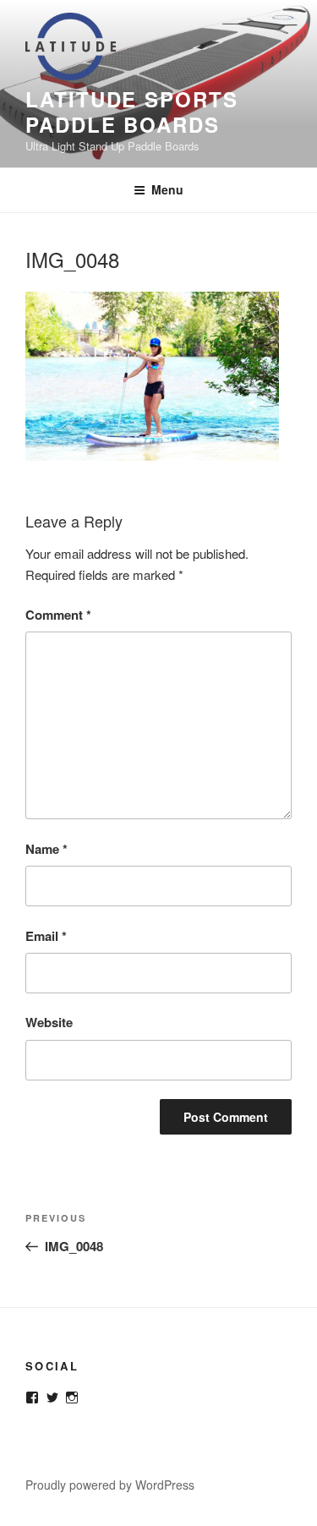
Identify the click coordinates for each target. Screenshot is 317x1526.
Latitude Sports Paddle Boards (131, 112)
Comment (58, 614)
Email (46, 936)
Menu (167, 189)
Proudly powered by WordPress (109, 1484)
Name (46, 849)
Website (49, 1022)
